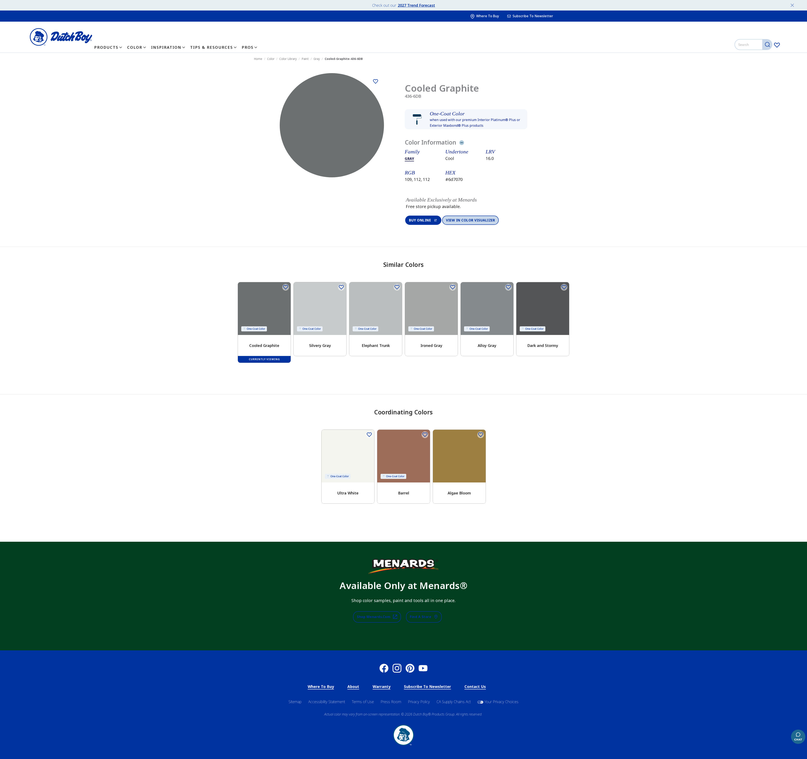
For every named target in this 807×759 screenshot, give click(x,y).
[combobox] (754, 45)
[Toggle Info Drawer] (461, 142)
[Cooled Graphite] (375, 81)
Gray (409, 158)
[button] (466, 119)
